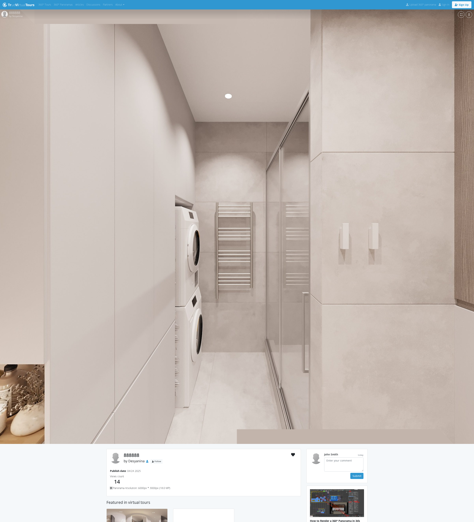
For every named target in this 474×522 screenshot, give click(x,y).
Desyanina (136, 461)
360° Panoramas (64, 4)
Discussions (94, 4)
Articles (80, 4)
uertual (21, 5)
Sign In (445, 4)
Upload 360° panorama (422, 4)
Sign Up (463, 4)
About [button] (118, 4)
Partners (108, 4)
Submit (357, 476)
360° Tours (45, 4)
